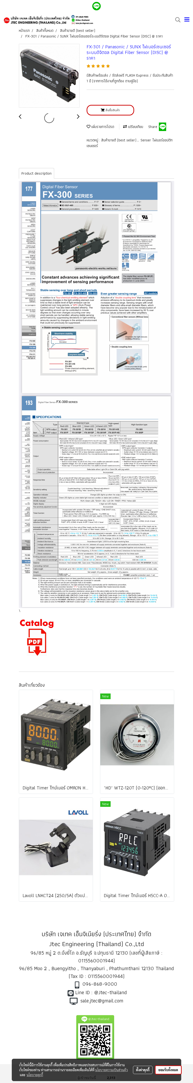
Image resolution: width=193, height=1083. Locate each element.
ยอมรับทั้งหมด (168, 1070)
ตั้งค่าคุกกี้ (142, 1070)
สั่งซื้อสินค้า (112, 110)
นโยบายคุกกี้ (35, 1075)
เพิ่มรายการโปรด (102, 127)
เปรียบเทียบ (135, 127)
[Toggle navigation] (187, 20)
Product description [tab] (36, 173)
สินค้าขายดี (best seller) (119, 140)
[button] (176, 19)
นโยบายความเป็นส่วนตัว (111, 1070)
